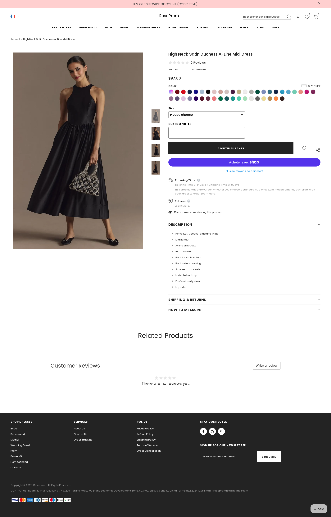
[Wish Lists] (304, 148)
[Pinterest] (221, 431)
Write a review (266, 365)
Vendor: (173, 69)
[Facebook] (203, 431)
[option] (78, 151)
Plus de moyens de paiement (244, 171)
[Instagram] (212, 431)
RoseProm (165, 16)
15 (175, 212)
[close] (319, 4)
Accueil (15, 39)
